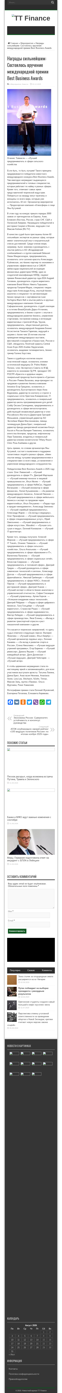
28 (37, 1347)
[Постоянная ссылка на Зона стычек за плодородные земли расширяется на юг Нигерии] (12, 984)
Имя (10, 911)
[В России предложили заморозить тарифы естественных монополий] (25, 1077)
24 (12, 1347)
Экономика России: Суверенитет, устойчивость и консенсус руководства (31, 719)
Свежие (31, 970)
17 (12, 1343)
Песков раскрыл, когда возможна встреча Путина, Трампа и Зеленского (30, 778)
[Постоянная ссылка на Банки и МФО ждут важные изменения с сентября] (31, 791)
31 (12, 1351)
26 (25, 1347)
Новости (25, 84)
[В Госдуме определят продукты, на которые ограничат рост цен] (14, 1192)
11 (18, 1340)
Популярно (15, 970)
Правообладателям (18, 1379)
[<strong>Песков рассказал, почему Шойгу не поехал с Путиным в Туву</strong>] (14, 1067)
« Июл (12, 1354)
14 (37, 1340)
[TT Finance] (31, 18)
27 (31, 1347)
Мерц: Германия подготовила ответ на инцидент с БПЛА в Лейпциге (28, 859)
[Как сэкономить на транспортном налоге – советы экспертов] (14, 1056)
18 (18, 1343)
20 (31, 1343)
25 (18, 1347)
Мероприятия (27, 43)
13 (31, 1340)
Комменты (47, 970)
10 (12, 1340)
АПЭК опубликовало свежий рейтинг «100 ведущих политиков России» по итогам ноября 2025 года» (29, 730)
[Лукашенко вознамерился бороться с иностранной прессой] (47, 1056)
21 (37, 1343)
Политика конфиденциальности (24, 1374)
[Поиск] (52, 2)
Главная (14, 43)
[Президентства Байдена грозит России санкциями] (36, 1056)
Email (10, 920)
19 (25, 1343)
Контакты (13, 1369)
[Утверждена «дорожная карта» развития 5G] (47, 1067)
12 (25, 1340)
